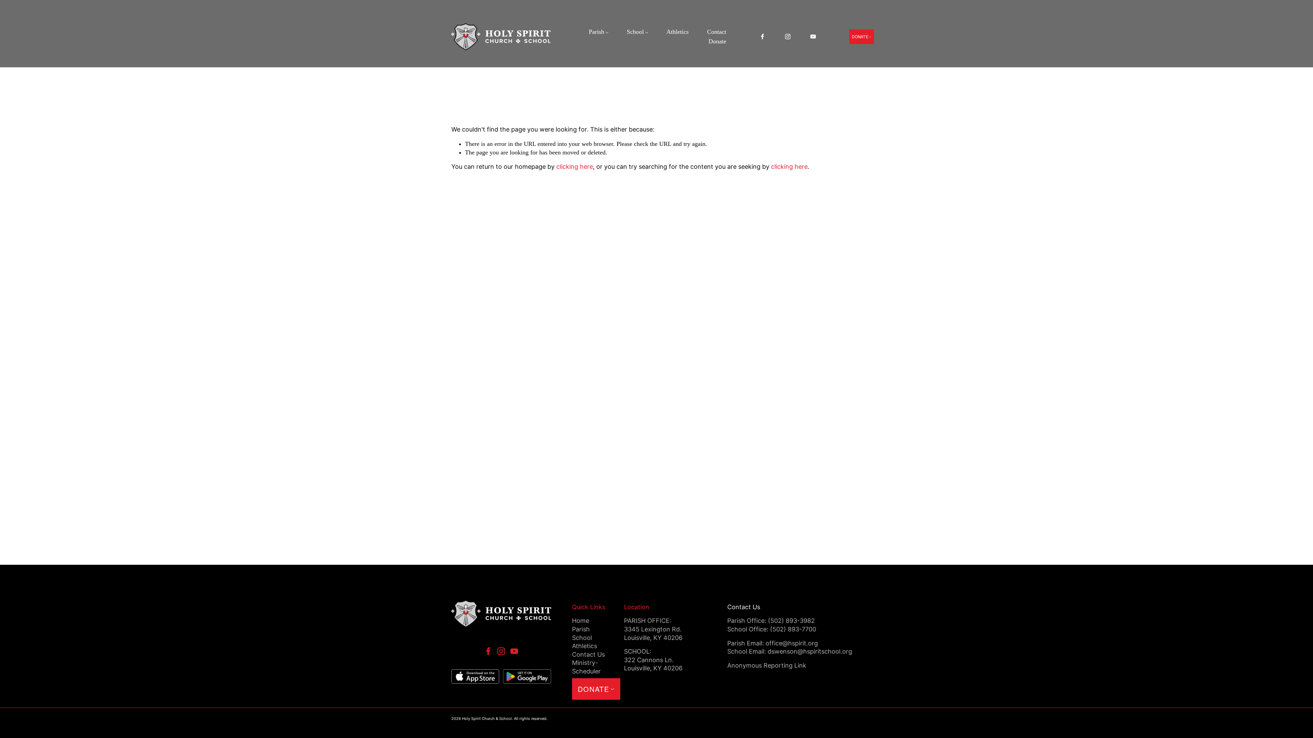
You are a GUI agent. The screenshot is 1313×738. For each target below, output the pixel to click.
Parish (596, 31)
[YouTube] (813, 36)
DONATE (860, 36)
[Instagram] (787, 36)
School (635, 31)
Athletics (677, 31)
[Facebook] (762, 36)
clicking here (574, 166)
